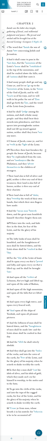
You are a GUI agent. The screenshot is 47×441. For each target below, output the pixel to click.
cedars (31, 277)
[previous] (12, 438)
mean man (23, 210)
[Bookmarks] (31, 11)
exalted (31, 249)
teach (10, 95)
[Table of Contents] (3, 11)
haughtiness (35, 326)
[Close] (3, 32)
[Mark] (3, 37)
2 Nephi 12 (37, 41)
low (9, 271)
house (17, 66)
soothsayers (20, 160)
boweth (33, 210)
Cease (13, 408)
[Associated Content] (45, 47)
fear (23, 357)
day (9, 252)
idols (35, 195)
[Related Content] (36, 11)
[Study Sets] (26, 11)
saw (15, 50)
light (25, 144)
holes (39, 350)
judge (25, 111)
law (26, 102)
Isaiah (27, 47)
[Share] (3, 46)
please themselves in (20, 165)
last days (12, 62)
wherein (38, 411)
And (12, 310)
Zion (37, 99)
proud (40, 261)
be (13, 156)
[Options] (42, 11)
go (29, 85)
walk (12, 144)
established (35, 66)
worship (16, 198)
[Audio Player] (38, 433)
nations (14, 76)
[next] (35, 438)
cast (35, 369)
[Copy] (3, 42)
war (40, 132)
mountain (30, 62)
